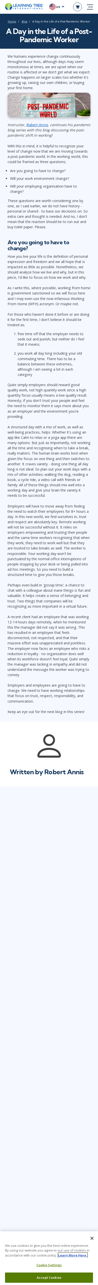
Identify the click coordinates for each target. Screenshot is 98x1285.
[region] (49, 1258)
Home (12, 21)
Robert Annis (37, 124)
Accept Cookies (49, 1277)
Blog (24, 21)
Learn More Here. (72, 1255)
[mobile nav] (90, 6)
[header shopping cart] (77, 6)
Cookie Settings (49, 1265)
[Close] (91, 1238)
